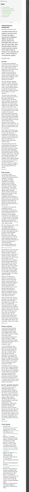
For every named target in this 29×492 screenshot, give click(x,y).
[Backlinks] (27, 11)
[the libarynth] (4, 1)
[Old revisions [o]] (27, 8)
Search (17, 22)
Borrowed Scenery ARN (7, 8)
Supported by (5, 16)
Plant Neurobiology (6, 13)
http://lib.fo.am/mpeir (14, 430)
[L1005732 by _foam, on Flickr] (5, 323)
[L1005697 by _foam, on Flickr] (5, 421)
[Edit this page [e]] (27, 6)
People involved (6, 15)
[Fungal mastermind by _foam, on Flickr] (7, 247)
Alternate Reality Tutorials (8, 10)
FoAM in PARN (5, 7)
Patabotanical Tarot (6, 11)
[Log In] (27, 1)
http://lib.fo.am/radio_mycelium (10, 427)
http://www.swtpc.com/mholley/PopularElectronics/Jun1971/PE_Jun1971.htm (10, 450)
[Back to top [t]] (27, 13)
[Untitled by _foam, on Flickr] (4, 169)
